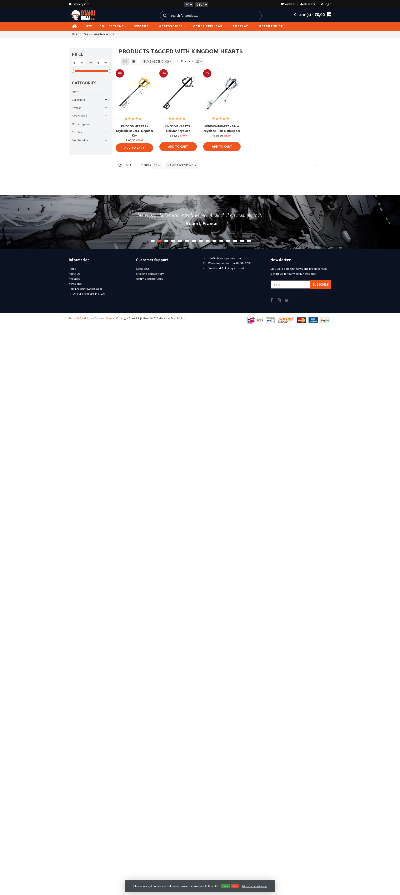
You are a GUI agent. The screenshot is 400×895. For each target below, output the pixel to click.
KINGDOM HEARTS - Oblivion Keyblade (178, 129)
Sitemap (111, 318)
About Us (74, 274)
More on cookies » (254, 886)
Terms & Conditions (80, 318)
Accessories (171, 26)
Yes (225, 886)
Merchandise (271, 26)
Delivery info (80, 4)
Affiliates (74, 279)
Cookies (99, 318)
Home (72, 269)
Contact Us (143, 269)
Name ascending (156, 61)
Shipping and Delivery (150, 274)
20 (198, 61)
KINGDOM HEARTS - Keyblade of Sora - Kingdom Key (134, 131)
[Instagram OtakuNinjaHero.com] (281, 301)
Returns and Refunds (149, 279)
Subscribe (321, 284)
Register (309, 4)
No (235, 886)
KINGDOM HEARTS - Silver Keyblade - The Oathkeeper (222, 129)
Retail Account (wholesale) (85, 289)
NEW (88, 26)
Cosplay (240, 26)
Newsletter (75, 284)
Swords (141, 26)
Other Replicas (207, 26)
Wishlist (289, 4)
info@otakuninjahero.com (224, 258)
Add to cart (134, 147)
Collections (111, 26)
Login (327, 4)
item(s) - (309, 14)
